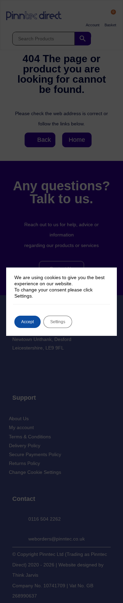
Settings (57, 321)
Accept (27, 321)
